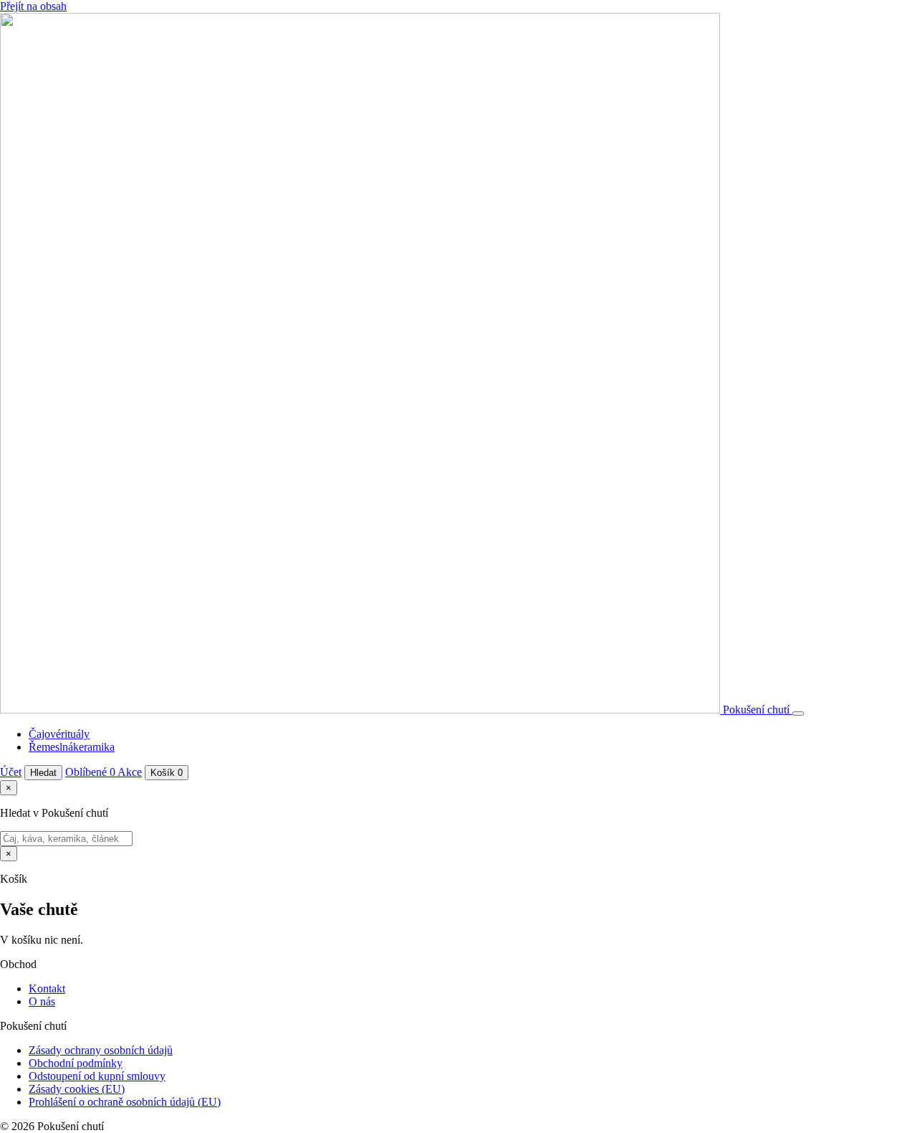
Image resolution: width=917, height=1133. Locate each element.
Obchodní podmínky (76, 1063)
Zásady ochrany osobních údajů (101, 1050)
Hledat (43, 772)
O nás (42, 1001)
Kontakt (47, 988)
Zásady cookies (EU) (77, 1089)
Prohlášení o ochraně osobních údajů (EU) (125, 1102)
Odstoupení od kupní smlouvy (97, 1076)
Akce (129, 772)
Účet (10, 772)
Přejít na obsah (33, 6)
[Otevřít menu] (798, 713)
